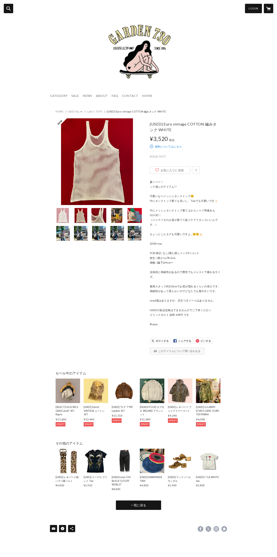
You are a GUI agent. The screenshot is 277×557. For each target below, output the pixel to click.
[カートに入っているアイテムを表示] (268, 8)
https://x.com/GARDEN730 (208, 529)
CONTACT (130, 95)
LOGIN (253, 8)
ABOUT (102, 95)
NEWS (87, 95)
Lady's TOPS (94, 111)
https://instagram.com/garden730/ (216, 529)
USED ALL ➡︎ (75, 111)
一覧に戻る (138, 505)
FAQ (115, 95)
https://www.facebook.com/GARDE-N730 (200, 529)
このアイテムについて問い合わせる (179, 351)
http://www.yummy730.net (224, 529)
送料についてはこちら (168, 146)
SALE (75, 95)
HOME (147, 95)
